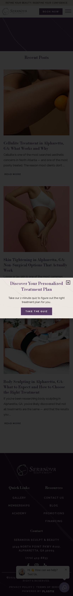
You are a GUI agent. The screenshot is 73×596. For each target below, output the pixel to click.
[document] (36, 298)
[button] (68, 282)
